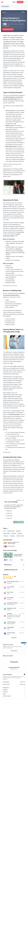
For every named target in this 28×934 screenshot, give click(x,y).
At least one (9, 510)
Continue (21, 522)
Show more (14, 637)
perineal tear (18, 249)
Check (15, 522)
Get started (20, 2)
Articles (3, 12)
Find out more (14, 650)
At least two (9, 513)
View (22, 559)
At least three (9, 515)
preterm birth (21, 232)
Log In (14, 2)
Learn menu (6, 6)
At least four (9, 518)
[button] (25, 2)
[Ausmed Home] (2, 2)
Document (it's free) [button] (8, 29)
